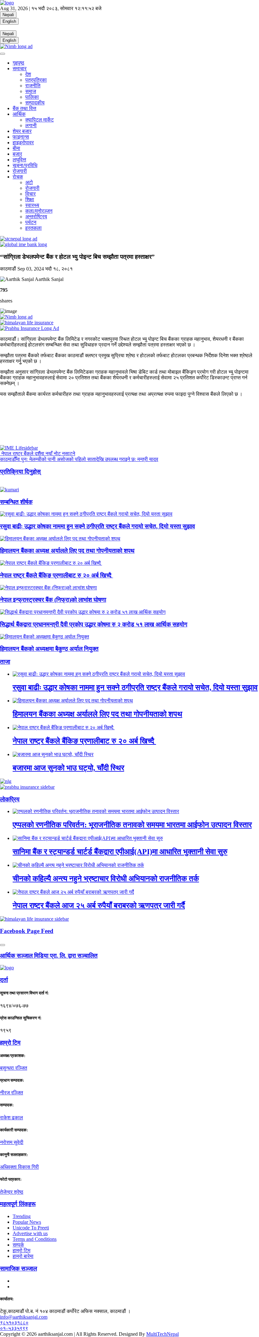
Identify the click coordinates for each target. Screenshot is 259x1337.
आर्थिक (19, 114)
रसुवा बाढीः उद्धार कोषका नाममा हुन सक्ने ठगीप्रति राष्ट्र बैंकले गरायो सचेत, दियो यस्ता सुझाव (97, 526)
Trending (22, 1216)
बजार (17, 154)
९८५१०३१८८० (14, 1322)
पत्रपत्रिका (36, 80)
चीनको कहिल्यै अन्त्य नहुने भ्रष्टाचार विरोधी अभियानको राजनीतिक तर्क (106, 878)
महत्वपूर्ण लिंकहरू (18, 1204)
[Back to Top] (2, 945)
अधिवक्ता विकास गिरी (19, 1167)
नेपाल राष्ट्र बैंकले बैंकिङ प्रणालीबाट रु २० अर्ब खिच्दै (56, 575)
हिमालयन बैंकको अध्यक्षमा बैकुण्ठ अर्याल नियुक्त (49, 648)
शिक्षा (29, 199)
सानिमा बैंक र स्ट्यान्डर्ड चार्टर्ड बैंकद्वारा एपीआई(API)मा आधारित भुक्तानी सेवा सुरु (120, 852)
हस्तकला (33, 228)
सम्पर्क (18, 1244)
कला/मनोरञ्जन (38, 211)
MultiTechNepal (162, 1334)
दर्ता (4, 980)
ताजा (5, 661)
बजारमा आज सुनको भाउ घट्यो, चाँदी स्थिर (68, 768)
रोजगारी (20, 171)
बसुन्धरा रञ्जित (13, 1068)
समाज (30, 91)
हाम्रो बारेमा (23, 1256)
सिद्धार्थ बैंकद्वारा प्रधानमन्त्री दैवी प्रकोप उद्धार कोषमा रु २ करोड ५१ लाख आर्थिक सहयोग (93, 624)
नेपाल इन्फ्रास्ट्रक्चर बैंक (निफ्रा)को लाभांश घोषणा (53, 599)
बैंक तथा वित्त (24, 108)
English (9, 21)
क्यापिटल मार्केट (39, 119)
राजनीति (32, 85)
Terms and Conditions (35, 1239)
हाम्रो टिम (21, 1250)
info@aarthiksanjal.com (23, 1317)
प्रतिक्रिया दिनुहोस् (20, 471)
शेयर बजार (22, 131)
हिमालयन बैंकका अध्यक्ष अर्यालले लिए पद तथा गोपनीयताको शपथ (67, 550)
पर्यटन (30, 222)
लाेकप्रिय (10, 799)
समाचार (20, 68)
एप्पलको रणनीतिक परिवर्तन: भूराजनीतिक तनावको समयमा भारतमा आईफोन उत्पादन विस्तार (132, 825)
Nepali (8, 14)
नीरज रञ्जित (11, 1092)
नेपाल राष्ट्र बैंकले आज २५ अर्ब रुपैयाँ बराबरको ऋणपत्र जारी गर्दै (99, 905)
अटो (29, 182)
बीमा (16, 148)
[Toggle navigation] (2, 54)
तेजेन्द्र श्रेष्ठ (11, 1192)
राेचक (18, 176)
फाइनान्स (21, 137)
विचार (30, 193)
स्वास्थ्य (32, 205)
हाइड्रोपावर (23, 142)
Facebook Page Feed (26, 931)
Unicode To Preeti (31, 1227)
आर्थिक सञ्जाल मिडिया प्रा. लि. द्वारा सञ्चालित (49, 955)
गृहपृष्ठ (18, 62)
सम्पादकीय (35, 102)
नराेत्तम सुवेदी (11, 1142)
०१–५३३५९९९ (14, 1328)
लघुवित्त (19, 159)
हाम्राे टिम (10, 1042)
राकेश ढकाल (11, 1117)
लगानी (31, 125)
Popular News (27, 1222)
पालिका (32, 97)
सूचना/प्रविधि (25, 165)
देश (28, 74)
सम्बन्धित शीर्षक (16, 502)
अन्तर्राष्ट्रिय (36, 216)
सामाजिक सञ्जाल (18, 1268)
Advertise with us (30, 1233)
